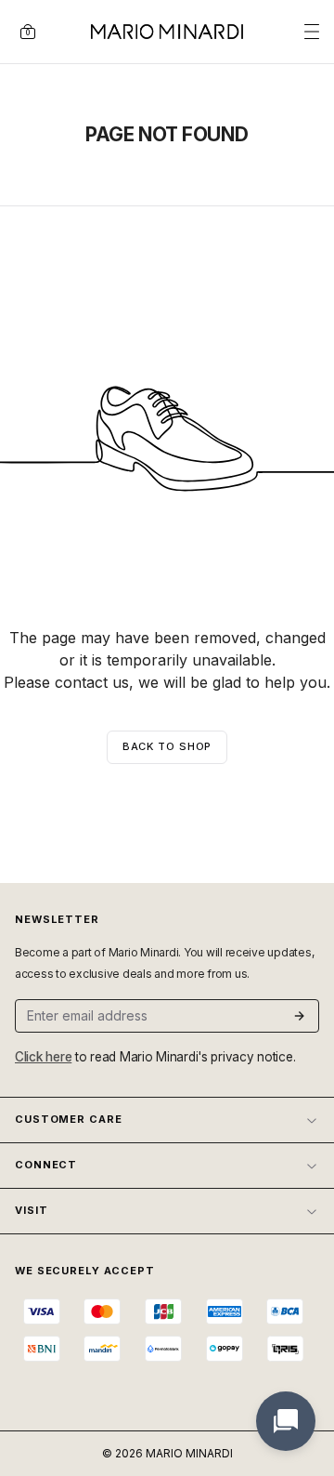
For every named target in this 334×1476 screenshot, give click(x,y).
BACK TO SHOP (167, 746)
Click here (43, 1056)
